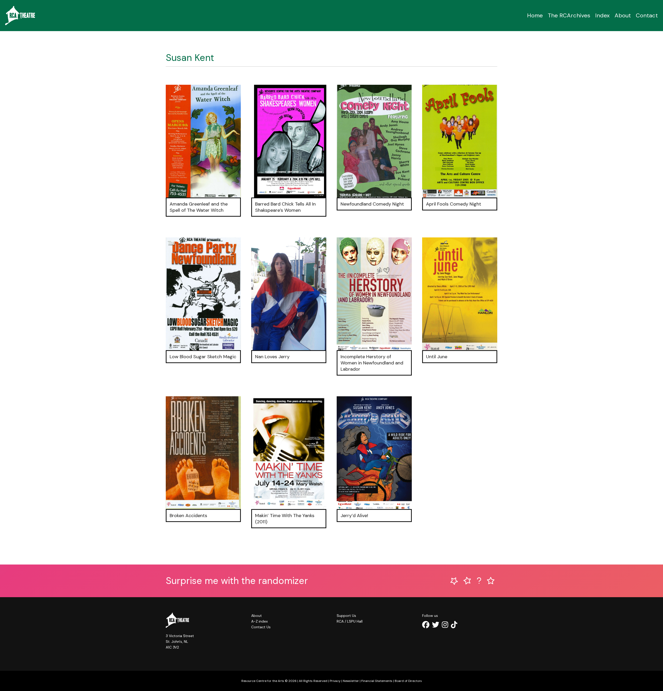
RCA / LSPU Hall (350, 621)
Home (535, 15)
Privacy (335, 681)
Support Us (346, 615)
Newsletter (351, 681)
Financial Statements (376, 681)
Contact (647, 15)
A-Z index (259, 621)
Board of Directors (408, 681)
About (623, 15)
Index (602, 15)
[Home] (20, 15)
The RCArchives (569, 15)
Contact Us (261, 627)
